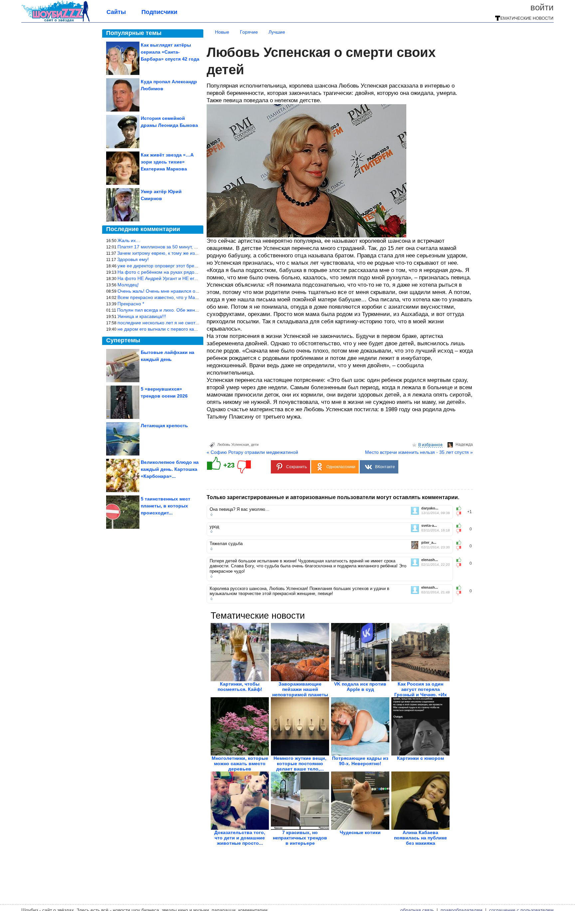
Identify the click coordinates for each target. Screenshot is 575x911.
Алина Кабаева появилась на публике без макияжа (420, 838)
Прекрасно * (130, 303)
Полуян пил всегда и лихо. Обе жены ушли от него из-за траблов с (190, 310)
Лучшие (277, 32)
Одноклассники (340, 466)
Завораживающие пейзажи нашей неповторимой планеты (300, 689)
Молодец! (128, 284)
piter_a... (428, 542)
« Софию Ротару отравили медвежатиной (252, 452)
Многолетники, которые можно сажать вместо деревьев (240, 763)
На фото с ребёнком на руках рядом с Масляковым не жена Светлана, (195, 272)
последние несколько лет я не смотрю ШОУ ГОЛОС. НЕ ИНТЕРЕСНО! (194, 322)
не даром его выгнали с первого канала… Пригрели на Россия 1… (190, 329)
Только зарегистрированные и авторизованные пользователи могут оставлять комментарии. (333, 497)
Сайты (116, 12)
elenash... (429, 560)
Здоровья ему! (133, 259)
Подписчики (159, 12)
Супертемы (123, 340)
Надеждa (464, 444)
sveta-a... (429, 525)
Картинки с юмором (420, 758)
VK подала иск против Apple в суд (360, 686)
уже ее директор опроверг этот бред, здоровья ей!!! (173, 265)
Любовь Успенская (233, 445)
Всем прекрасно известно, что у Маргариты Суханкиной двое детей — (194, 297)
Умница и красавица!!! (141, 316)
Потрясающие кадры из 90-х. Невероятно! (360, 761)
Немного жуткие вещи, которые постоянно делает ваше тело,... (300, 763)
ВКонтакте (385, 466)
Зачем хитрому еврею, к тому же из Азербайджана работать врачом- (192, 253)
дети (255, 445)
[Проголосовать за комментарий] (460, 513)
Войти (542, 7)
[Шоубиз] (55, 20)
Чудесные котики (360, 832)
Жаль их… (128, 240)
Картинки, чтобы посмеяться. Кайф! (240, 686)
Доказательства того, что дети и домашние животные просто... (239, 838)
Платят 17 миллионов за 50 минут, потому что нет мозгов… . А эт (188, 246)
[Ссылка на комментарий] (211, 514)
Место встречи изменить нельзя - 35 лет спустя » (419, 452)
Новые (222, 32)
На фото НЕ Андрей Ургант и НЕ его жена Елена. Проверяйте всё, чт (193, 278)
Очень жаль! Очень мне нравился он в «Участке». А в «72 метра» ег (192, 291)
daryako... (429, 508)
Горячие (249, 32)
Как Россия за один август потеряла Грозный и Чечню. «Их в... (420, 692)
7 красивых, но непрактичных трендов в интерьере (300, 838)
